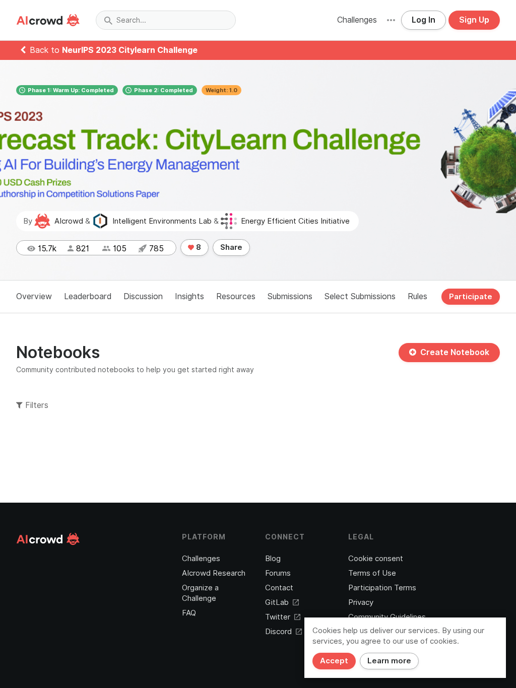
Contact (279, 587)
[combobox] (166, 20)
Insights (189, 296)
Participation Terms (382, 587)
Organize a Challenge (200, 593)
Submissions (290, 296)
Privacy (360, 602)
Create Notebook (454, 352)
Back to (114, 50)
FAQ (189, 612)
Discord (278, 631)
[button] (391, 20)
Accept (334, 660)
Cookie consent (375, 558)
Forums (278, 573)
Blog (273, 558)
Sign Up (474, 20)
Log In (423, 20)
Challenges (357, 20)
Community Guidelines (387, 617)
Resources (235, 296)
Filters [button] (35, 405)
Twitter (277, 617)
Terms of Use (372, 573)
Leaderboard (87, 296)
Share (231, 247)
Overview (34, 296)
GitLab (277, 602)
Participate (470, 296)
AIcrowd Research (213, 573)
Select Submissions (360, 296)
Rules (417, 296)
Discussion (143, 296)
